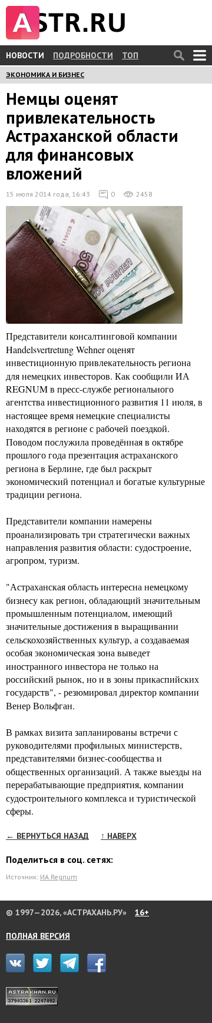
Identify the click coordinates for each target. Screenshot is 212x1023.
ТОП (130, 55)
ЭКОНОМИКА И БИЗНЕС (45, 74)
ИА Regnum (58, 876)
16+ (142, 912)
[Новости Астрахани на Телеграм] (72, 969)
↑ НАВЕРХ (119, 836)
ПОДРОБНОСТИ (83, 55)
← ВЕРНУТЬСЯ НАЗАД (47, 836)
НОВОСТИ (25, 55)
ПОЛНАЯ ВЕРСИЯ (38, 936)
